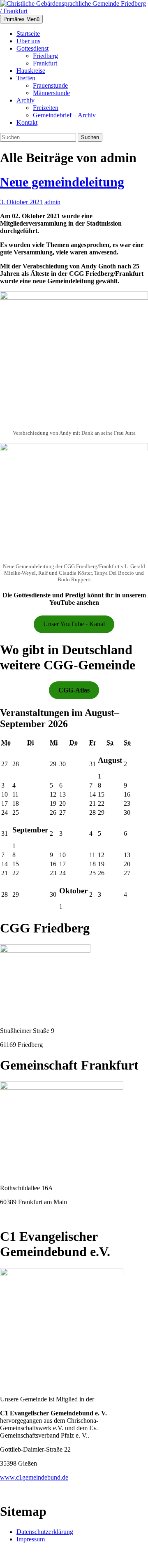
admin (52, 201)
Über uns (28, 40)
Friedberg (45, 55)
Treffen (25, 78)
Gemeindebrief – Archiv (64, 115)
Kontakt (26, 122)
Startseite (28, 33)
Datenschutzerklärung (44, 1531)
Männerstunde (51, 92)
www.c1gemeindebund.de (34, 1477)
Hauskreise (30, 70)
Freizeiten (45, 107)
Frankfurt (45, 63)
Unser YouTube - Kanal (74, 623)
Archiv (25, 100)
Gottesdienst (32, 48)
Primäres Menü (21, 19)
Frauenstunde (50, 85)
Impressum (30, 1539)
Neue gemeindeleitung (62, 182)
